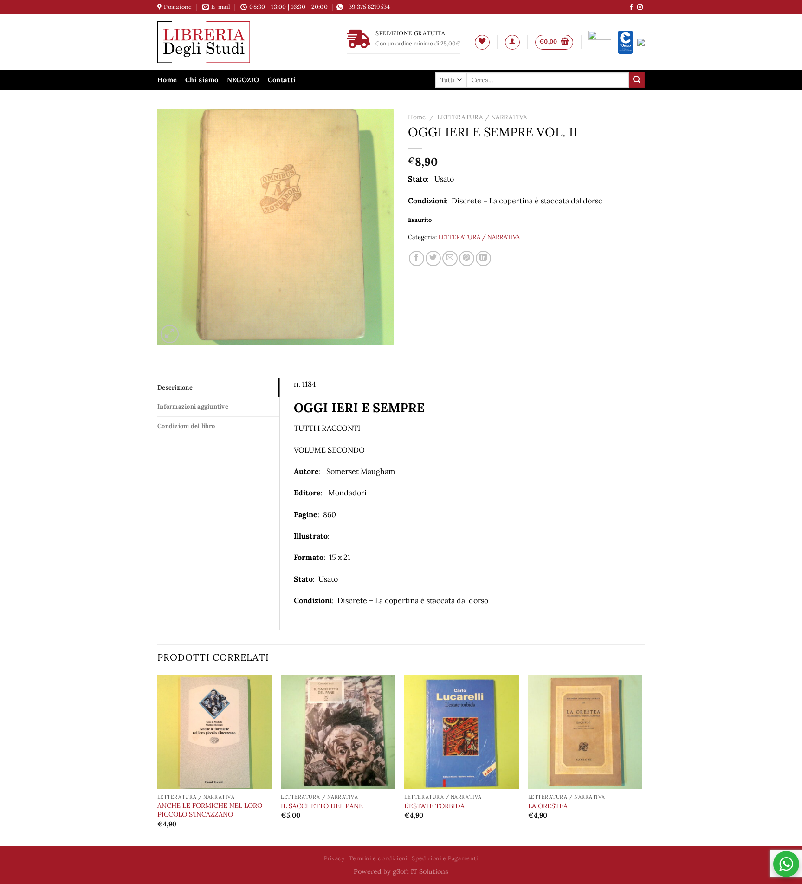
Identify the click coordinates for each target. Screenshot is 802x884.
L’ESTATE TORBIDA (434, 806)
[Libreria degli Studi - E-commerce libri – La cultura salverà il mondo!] (215, 42)
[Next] (642, 759)
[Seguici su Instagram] (640, 7)
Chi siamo (202, 80)
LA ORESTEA (548, 806)
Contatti (282, 80)
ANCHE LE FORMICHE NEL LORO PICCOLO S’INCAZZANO (209, 810)
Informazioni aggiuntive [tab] (192, 406)
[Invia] (637, 80)
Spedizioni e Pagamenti (445, 858)
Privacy (334, 858)
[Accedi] (512, 42)
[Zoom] (170, 334)
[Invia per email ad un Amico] (450, 258)
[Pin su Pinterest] (466, 258)
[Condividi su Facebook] (416, 258)
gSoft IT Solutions (420, 871)
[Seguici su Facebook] (631, 7)
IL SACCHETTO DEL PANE (322, 806)
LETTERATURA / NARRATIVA (482, 117)
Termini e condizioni (378, 858)
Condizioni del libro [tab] (186, 426)
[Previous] (158, 759)
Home (167, 80)
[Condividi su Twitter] (433, 258)
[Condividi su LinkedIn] (483, 258)
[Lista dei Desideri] (482, 42)
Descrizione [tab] (175, 387)
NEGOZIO (243, 80)
